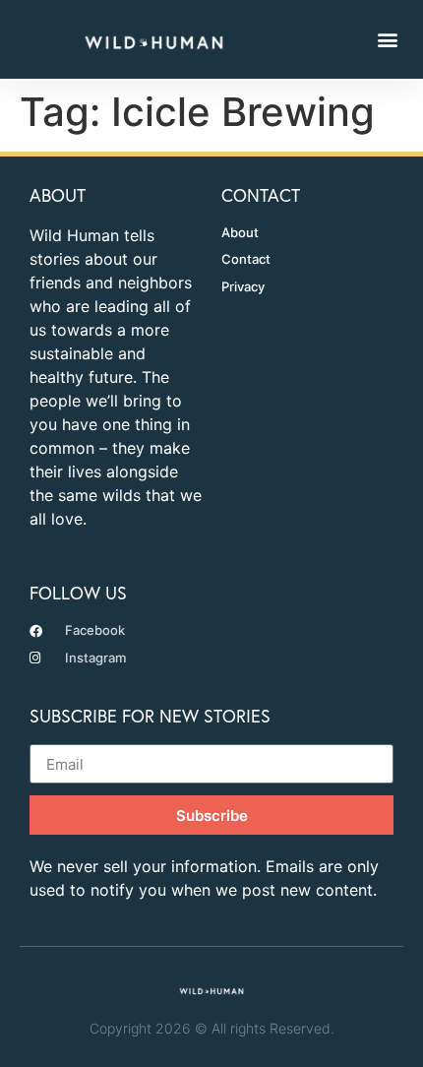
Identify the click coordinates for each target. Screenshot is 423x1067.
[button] (387, 39)
